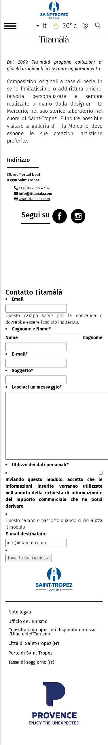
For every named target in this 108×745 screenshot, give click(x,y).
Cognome (93, 337)
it (44, 26)
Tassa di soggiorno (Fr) (31, 662)
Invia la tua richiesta (29, 558)
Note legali (19, 612)
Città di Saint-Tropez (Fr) (33, 644)
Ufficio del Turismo (28, 622)
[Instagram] (78, 216)
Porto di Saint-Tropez (30, 653)
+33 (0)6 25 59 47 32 (33, 188)
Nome (11, 337)
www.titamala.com (34, 199)
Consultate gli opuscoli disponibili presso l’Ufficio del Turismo (51, 632)
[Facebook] (59, 216)
